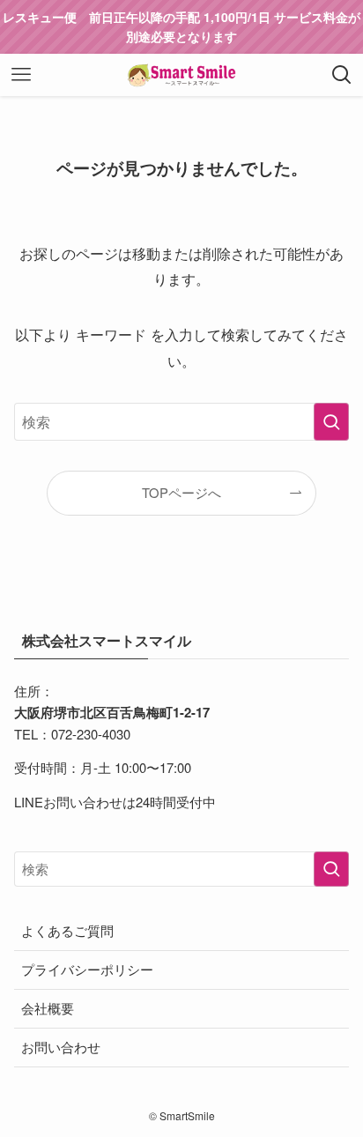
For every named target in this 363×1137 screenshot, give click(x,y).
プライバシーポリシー (87, 969)
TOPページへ (181, 492)
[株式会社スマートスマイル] (181, 75)
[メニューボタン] (21, 75)
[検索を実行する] (331, 422)
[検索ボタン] (342, 75)
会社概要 (47, 1008)
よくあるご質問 (67, 930)
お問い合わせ (60, 1046)
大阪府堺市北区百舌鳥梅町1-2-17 (112, 712)
